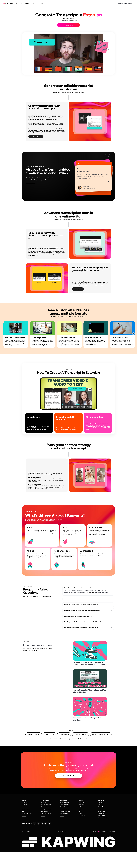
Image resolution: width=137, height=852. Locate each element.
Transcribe (70, 11)
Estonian (77, 11)
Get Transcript (35, 137)
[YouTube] (38, 823)
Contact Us (82, 815)
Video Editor (25, 802)
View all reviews (30, 183)
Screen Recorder (26, 813)
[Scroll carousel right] (133, 333)
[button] (93, 178)
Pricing (41, 3)
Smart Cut (43, 802)
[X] (34, 823)
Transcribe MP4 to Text (77, 738)
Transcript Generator (34, 734)
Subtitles (24, 804)
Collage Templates (65, 806)
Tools (16, 3)
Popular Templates (65, 811)
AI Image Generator (46, 809)
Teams (80, 813)
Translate (76, 289)
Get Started (67, 25)
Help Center (82, 806)
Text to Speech (45, 811)
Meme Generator (26, 806)
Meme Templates (64, 804)
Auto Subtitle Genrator (80, 734)
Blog (80, 809)
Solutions (27, 3)
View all (25, 653)
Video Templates (64, 802)
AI (21, 3)
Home (61, 11)
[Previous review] (105, 155)
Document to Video (46, 813)
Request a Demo (122, 3)
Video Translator (49, 734)
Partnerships (101, 806)
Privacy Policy (101, 815)
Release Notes (101, 811)
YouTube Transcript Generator (100, 734)
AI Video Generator (46, 804)
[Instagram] (42, 823)
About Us (81, 802)
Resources (82, 804)
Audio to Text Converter (59, 738)
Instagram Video (64, 809)
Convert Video (26, 809)
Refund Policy (101, 813)
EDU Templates (64, 813)
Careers (100, 804)
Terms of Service (102, 817)
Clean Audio (44, 806)
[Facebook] (49, 823)
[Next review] (109, 155)
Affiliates (100, 809)
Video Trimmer (26, 811)
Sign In (130, 3)
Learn (34, 3)
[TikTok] (45, 823)
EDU (80, 811)
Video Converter (64, 734)
